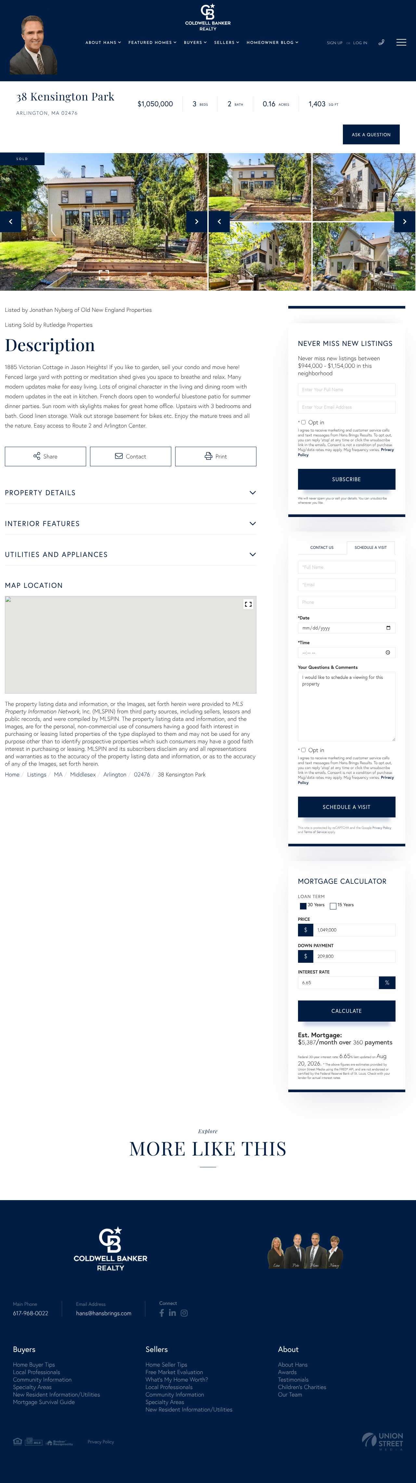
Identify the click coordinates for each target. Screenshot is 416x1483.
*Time (304, 642)
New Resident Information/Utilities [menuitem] (56, 1394)
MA (58, 774)
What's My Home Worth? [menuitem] (177, 1379)
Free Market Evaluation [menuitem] (174, 1372)
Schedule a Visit (371, 547)
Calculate (347, 1010)
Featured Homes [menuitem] (150, 43)
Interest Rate (314, 972)
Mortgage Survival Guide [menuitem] (44, 1402)
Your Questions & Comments (328, 667)
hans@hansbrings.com (103, 1313)
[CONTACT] (371, 134)
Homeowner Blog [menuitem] (270, 43)
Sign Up (335, 43)
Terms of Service (315, 832)
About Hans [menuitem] (101, 43)
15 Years (346, 904)
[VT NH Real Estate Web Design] (382, 1441)
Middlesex (83, 774)
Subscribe (346, 479)
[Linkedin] (172, 1313)
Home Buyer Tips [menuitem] (34, 1364)
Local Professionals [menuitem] (36, 1372)
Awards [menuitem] (287, 1372)
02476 (142, 774)
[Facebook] (161, 1313)
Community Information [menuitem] (42, 1379)
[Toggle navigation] (401, 42)
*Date (304, 618)
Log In (360, 43)
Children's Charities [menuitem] (302, 1387)
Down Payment (315, 945)
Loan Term (311, 896)
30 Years (316, 904)
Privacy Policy (381, 828)
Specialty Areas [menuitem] (32, 1387)
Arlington (114, 774)
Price (304, 919)
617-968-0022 (30, 1313)
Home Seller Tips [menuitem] (166, 1364)
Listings (36, 774)
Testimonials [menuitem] (293, 1379)
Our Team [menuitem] (290, 1394)
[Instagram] (184, 1313)
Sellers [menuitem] (224, 43)
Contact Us (321, 547)
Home (12, 774)
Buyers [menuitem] (193, 43)
